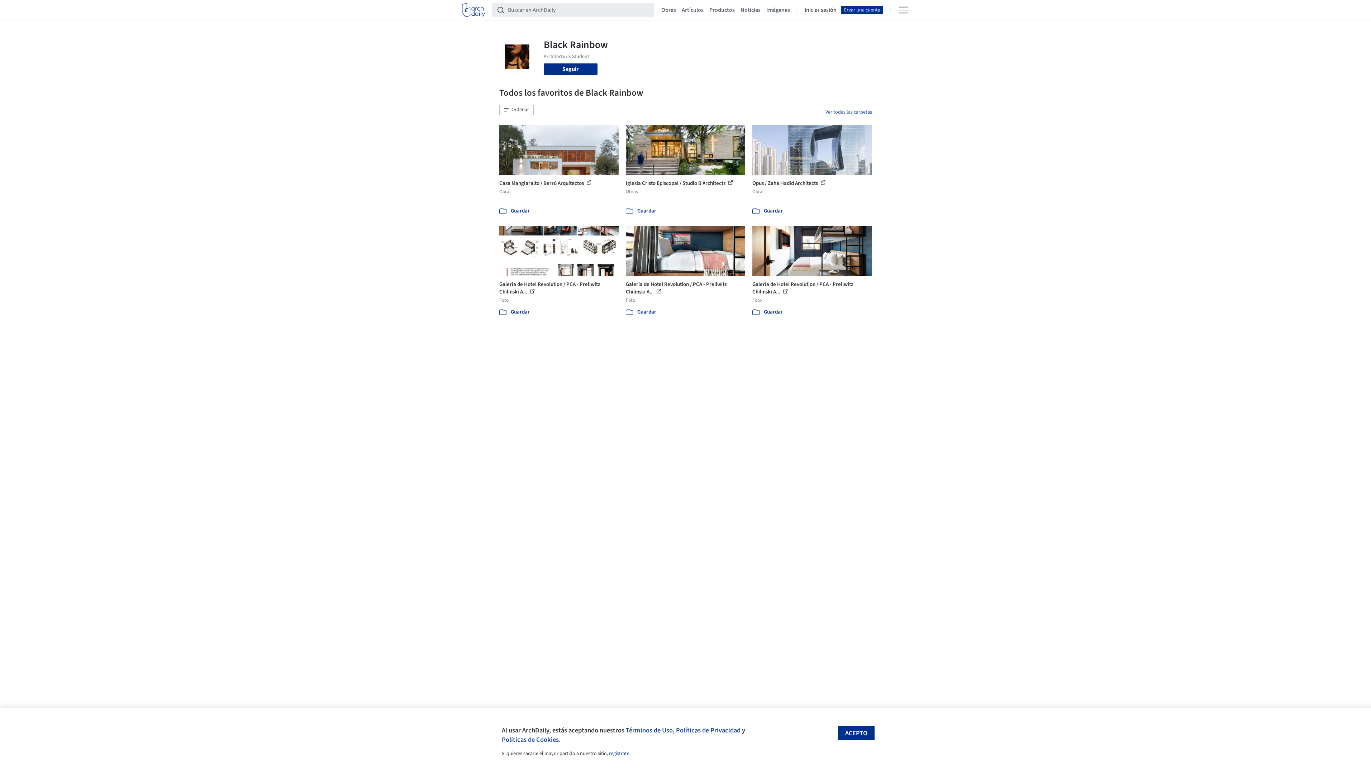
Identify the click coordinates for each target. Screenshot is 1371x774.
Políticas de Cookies (530, 739)
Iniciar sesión (821, 10)
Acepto (856, 733)
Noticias (751, 10)
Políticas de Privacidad (708, 730)
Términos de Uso (649, 730)
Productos (722, 10)
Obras (668, 10)
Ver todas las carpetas (848, 112)
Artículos (693, 10)
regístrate (619, 753)
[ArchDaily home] (473, 10)
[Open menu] (903, 10)
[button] (516, 110)
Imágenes (778, 10)
